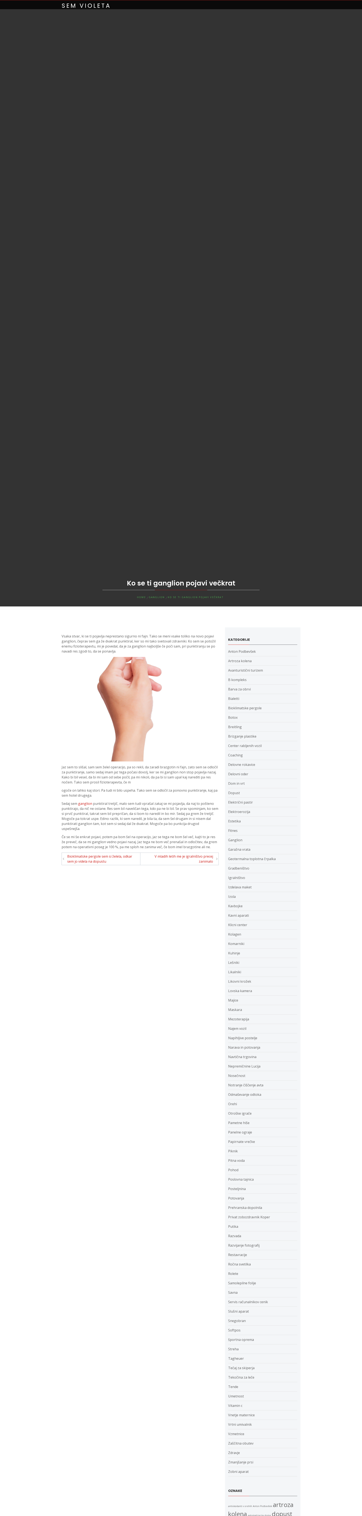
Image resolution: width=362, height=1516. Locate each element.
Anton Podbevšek (242, 651)
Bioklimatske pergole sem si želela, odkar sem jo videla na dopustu (99, 859)
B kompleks (237, 679)
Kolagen (234, 934)
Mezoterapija (238, 1019)
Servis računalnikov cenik (248, 1302)
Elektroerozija (239, 811)
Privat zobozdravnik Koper (249, 1217)
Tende (233, 1386)
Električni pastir (240, 802)
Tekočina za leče (241, 1377)
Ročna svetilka (239, 1264)
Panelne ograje (240, 1132)
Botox (233, 717)
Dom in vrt (236, 783)
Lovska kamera (240, 991)
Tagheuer (236, 1358)
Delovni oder (238, 774)
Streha (233, 1349)
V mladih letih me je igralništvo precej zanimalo (184, 859)
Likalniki (234, 972)
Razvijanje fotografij (244, 1245)
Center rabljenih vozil (245, 745)
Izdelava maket (240, 887)
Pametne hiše (239, 1123)
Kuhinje (234, 953)
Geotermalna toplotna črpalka (252, 859)
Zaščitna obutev (240, 1443)
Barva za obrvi (239, 689)
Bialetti (233, 698)
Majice (233, 1000)
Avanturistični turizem (245, 670)
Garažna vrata (239, 849)
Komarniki (236, 943)
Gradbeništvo (238, 868)
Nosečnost (236, 1075)
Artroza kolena (240, 661)
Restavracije (237, 1254)
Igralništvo (236, 877)
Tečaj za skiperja (241, 1368)
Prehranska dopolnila (245, 1207)
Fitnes (233, 830)
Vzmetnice (236, 1434)
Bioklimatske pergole (245, 708)
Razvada (234, 1236)
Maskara (235, 1009)
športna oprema (241, 1339)
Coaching (235, 755)
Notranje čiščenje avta (245, 1085)
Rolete (233, 1273)
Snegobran (237, 1320)
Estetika (234, 821)
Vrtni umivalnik (240, 1424)
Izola (232, 896)
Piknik (233, 1151)
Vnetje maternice (241, 1415)
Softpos (234, 1330)
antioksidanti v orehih (240, 1506)
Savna (233, 1292)
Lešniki (233, 962)
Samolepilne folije (242, 1283)
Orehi (232, 1104)
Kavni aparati (238, 915)
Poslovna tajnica (241, 1179)
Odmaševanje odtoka (244, 1094)
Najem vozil (237, 1028)
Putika (233, 1226)
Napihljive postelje (242, 1038)
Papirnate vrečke (241, 1141)
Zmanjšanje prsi (240, 1462)
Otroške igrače (240, 1113)
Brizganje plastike (242, 736)
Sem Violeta (86, 6)
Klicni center (237, 925)
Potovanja (236, 1198)
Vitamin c (235, 1405)
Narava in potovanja (244, 1047)
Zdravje (234, 1452)
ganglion (85, 803)
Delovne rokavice (241, 764)
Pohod (233, 1170)
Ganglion (235, 840)
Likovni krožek (239, 981)
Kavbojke (235, 906)
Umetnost (236, 1396)
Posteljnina (237, 1188)
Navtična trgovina (242, 1057)
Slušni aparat (238, 1311)
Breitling (235, 727)
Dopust (234, 793)
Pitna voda (236, 1160)
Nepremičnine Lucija (244, 1066)
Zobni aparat (238, 1471)
